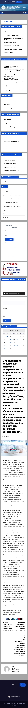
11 (17, 339)
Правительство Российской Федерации (13, 198)
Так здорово (6, 217)
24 (14, 345)
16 (10, 342)
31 (14, 348)
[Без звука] (21, 293)
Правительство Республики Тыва (12, 195)
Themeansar (14, 705)
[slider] (13, 293)
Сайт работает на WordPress (9, 703)
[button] (23, 12)
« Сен (4, 352)
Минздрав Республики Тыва (10, 202)
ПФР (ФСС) (6, 210)
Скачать (23, 684)
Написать (9, 239)
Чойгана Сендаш (15, 670)
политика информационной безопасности (10, 684)
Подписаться (7, 21)
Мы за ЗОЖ (6, 181)
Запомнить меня (8, 316)
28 (4, 348)
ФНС (4, 214)
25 (17, 345)
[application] (14, 288)
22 (7, 345)
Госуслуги (5, 191)
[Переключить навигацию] (13, 13)
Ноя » (8, 352)
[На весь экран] (23, 293)
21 (4, 345)
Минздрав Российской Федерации (12, 206)
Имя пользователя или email (10, 299)
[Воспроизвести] (4, 293)
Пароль (5, 308)
